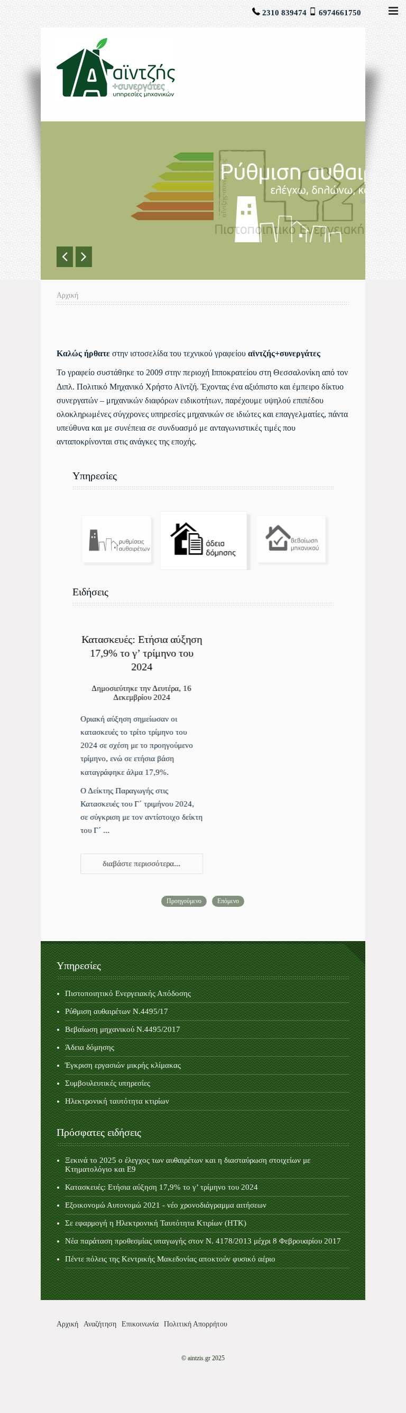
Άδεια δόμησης (89, 1047)
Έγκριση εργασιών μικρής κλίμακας (123, 1065)
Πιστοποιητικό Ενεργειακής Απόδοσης (128, 993)
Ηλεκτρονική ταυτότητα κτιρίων (117, 1101)
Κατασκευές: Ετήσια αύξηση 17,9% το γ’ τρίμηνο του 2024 (141, 652)
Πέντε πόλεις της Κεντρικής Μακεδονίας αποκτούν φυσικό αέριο (170, 1259)
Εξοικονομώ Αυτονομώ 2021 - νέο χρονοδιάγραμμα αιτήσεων (165, 1205)
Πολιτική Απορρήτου (195, 1324)
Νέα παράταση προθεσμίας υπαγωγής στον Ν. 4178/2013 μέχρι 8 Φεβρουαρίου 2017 (203, 1241)
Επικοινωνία (140, 1324)
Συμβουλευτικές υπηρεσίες (107, 1083)
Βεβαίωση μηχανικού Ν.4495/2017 (122, 1029)
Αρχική (67, 1324)
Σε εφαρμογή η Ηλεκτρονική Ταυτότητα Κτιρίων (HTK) (155, 1223)
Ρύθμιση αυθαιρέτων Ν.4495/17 (116, 1011)
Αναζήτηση (100, 1324)
